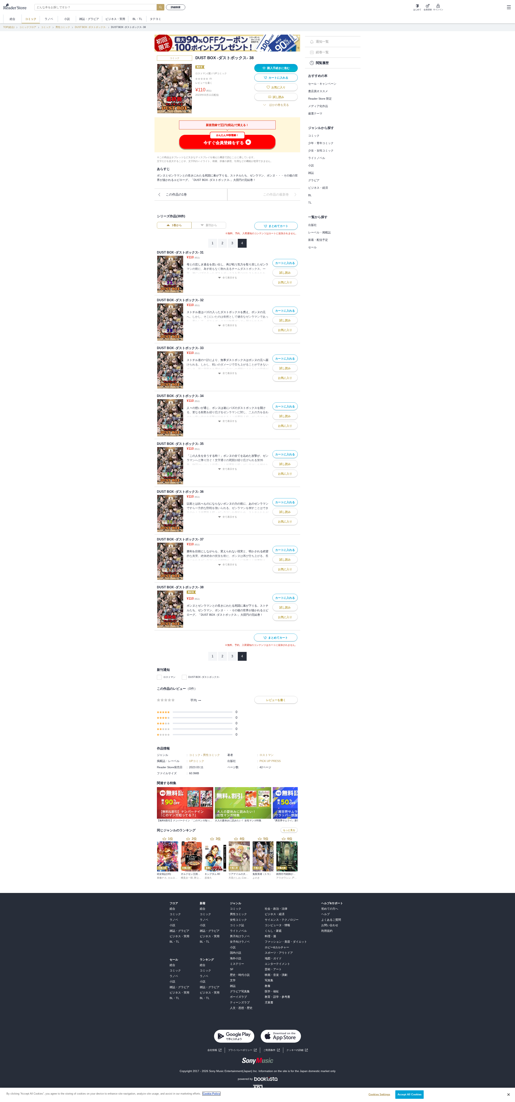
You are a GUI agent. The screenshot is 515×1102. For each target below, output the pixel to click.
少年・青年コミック (321, 143)
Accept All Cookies (409, 1094)
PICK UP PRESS (270, 761)
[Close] (508, 1094)
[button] (297, 1050)
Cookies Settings (379, 1094)
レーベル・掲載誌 (319, 232)
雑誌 (311, 172)
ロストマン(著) (203, 73)
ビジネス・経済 (318, 187)
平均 (193, 700)
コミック (46, 27)
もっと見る (289, 830)
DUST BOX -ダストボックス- (90, 27)
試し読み (278, 97)
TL (310, 202)
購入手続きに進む (278, 68)
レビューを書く (203, 83)
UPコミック (220, 73)
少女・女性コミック (321, 150)
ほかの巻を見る (279, 104)
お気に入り (278, 87)
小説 (311, 165)
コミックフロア (27, 27)
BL (310, 195)
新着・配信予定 (318, 239)
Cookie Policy (211, 1093)
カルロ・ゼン (175, 877)
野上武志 (199, 877)
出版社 (312, 225)
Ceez (245, 877)
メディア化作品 (318, 106)
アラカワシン (283, 877)
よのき (256, 877)
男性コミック (63, 27)
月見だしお (235, 877)
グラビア (313, 180)
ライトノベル (316, 158)
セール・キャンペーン (322, 83)
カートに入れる (278, 77)
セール (312, 247)
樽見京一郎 (187, 877)
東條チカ (162, 877)
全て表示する (229, 277)
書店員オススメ (318, 91)
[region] (257, 1095)
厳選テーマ (315, 113)
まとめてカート (278, 226)
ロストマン (169, 677)
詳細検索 (175, 7)
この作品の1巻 (176, 194)
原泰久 (208, 877)
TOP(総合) (8, 27)
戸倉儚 (295, 877)
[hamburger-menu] (508, 7)
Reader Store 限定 (320, 98)
